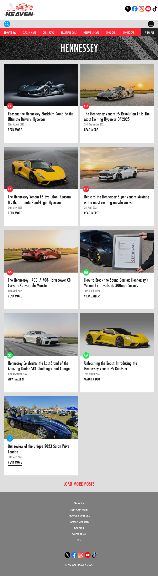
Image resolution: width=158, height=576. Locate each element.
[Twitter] (128, 10)
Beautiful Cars (69, 32)
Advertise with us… (79, 515)
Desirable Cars (91, 32)
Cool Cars (111, 32)
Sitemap (79, 527)
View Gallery (92, 296)
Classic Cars (29, 32)
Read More (15, 129)
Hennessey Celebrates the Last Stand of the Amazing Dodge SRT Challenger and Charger (39, 366)
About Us (79, 503)
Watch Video (92, 379)
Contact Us (79, 533)
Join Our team (79, 509)
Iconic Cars (129, 32)
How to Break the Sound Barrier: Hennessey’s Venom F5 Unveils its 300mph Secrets (116, 282)
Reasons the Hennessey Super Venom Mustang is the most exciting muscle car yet (116, 199)
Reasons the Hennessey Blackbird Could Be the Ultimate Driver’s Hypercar (40, 116)
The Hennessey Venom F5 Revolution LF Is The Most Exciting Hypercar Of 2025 (117, 116)
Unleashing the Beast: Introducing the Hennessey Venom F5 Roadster (110, 366)
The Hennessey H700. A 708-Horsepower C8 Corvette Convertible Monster (39, 282)
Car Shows (48, 32)
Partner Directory (79, 521)
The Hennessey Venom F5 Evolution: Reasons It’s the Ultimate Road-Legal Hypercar (39, 199)
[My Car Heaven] (19, 9)
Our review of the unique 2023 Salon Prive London (38, 449)
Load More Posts (79, 484)
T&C (79, 540)
